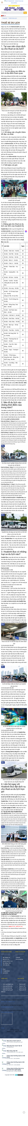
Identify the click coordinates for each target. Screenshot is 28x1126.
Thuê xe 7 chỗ (22, 986)
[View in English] (3, 15)
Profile (2, 1028)
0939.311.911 (11, 1001)
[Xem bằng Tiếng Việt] (2, 15)
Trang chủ (4, 18)
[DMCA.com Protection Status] (19, 1075)
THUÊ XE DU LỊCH (13, 18)
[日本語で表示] (5, 15)
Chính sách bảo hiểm (7, 986)
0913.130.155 (6, 965)
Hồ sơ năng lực (19, 959)
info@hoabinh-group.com (7, 1007)
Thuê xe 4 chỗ (22, 984)
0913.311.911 (6, 959)
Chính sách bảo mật (7, 988)
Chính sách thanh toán (7, 984)
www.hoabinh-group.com (7, 1012)
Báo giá (18, 957)
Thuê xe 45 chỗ (22, 990)
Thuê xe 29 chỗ (22, 988)
